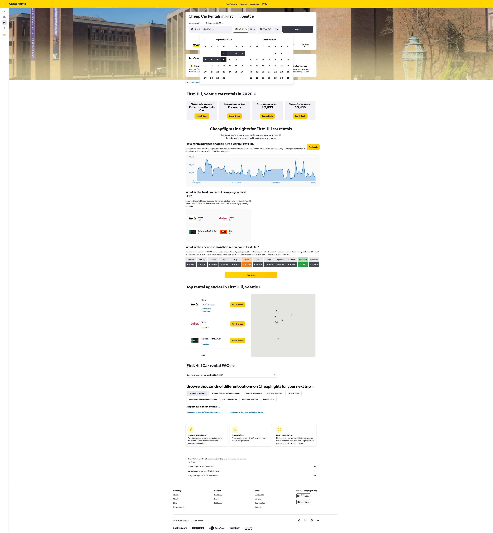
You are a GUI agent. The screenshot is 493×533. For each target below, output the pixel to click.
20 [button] (205, 72)
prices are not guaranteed (238, 459)
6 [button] (205, 59)
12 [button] (242, 59)
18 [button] (236, 65)
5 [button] (242, 53)
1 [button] (217, 53)
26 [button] (242, 72)
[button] (4, 4)
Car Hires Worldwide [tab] (253, 393)
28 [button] (211, 78)
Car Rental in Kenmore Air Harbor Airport (246, 412)
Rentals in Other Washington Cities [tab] (203, 399)
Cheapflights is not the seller (200, 466)
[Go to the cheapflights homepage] (18, 4)
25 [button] (236, 72)
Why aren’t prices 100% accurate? (203, 475)
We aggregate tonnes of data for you (203, 471)
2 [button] (223, 53)
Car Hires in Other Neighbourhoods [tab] (225, 393)
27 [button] (205, 78)
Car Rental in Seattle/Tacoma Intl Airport (203, 412)
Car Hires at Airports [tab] (197, 393)
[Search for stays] (4, 17)
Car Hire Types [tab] (293, 393)
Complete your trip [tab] (250, 399)
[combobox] (195, 23)
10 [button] (230, 59)
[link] (202, 116)
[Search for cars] (4, 22)
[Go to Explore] (4, 28)
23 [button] (223, 72)
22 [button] (217, 72)
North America (196, 82)
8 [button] (217, 59)
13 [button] (205, 65)
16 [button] (224, 65)
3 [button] (230, 53)
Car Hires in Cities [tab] (229, 399)
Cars (187, 82)
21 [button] (211, 72)
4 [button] (236, 53)
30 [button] (223, 78)
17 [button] (230, 65)
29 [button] (217, 78)
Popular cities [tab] (268, 399)
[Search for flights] (4, 11)
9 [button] (223, 59)
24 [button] (230, 72)
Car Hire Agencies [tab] (274, 393)
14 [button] (211, 65)
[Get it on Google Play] (303, 495)
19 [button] (242, 65)
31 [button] (288, 78)
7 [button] (211, 59)
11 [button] (236, 59)
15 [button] (218, 65)
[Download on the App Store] (303, 502)
